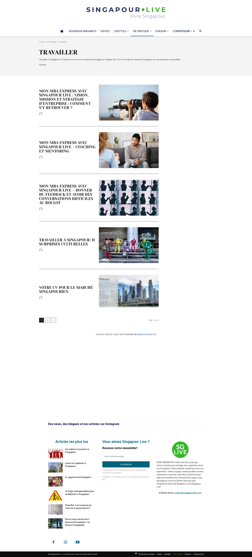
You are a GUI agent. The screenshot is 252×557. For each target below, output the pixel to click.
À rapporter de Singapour (78, 477)
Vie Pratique (141, 31)
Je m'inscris (126, 464)
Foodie (42, 65)
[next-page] (53, 320)
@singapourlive (145, 334)
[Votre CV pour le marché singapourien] (129, 293)
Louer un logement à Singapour (75, 464)
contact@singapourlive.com (188, 493)
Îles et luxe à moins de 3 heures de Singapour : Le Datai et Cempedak (77, 522)
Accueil (42, 42)
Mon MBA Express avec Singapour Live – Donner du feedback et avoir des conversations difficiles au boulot (66, 194)
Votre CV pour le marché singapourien (66, 289)
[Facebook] (189, 31)
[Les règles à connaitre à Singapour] (55, 453)
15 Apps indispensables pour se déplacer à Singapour (79, 492)
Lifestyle (120, 31)
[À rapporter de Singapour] (55, 481)
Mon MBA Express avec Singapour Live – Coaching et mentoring (67, 146)
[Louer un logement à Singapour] (55, 467)
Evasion (161, 31)
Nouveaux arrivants (82, 31)
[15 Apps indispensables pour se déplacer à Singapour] (55, 495)
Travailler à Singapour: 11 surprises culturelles (67, 242)
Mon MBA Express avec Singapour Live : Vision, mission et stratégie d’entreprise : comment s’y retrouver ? (65, 99)
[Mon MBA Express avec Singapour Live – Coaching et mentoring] (129, 150)
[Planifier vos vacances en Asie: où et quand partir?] (55, 509)
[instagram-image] (42, 380)
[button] (200, 31)
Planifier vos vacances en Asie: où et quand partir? (78, 506)
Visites (105, 31)
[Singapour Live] (126, 13)
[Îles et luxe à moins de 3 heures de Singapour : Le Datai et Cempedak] (55, 523)
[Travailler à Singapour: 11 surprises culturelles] (129, 245)
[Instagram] (194, 31)
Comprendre (181, 31)
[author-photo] (41, 114)
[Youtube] (77, 542)
